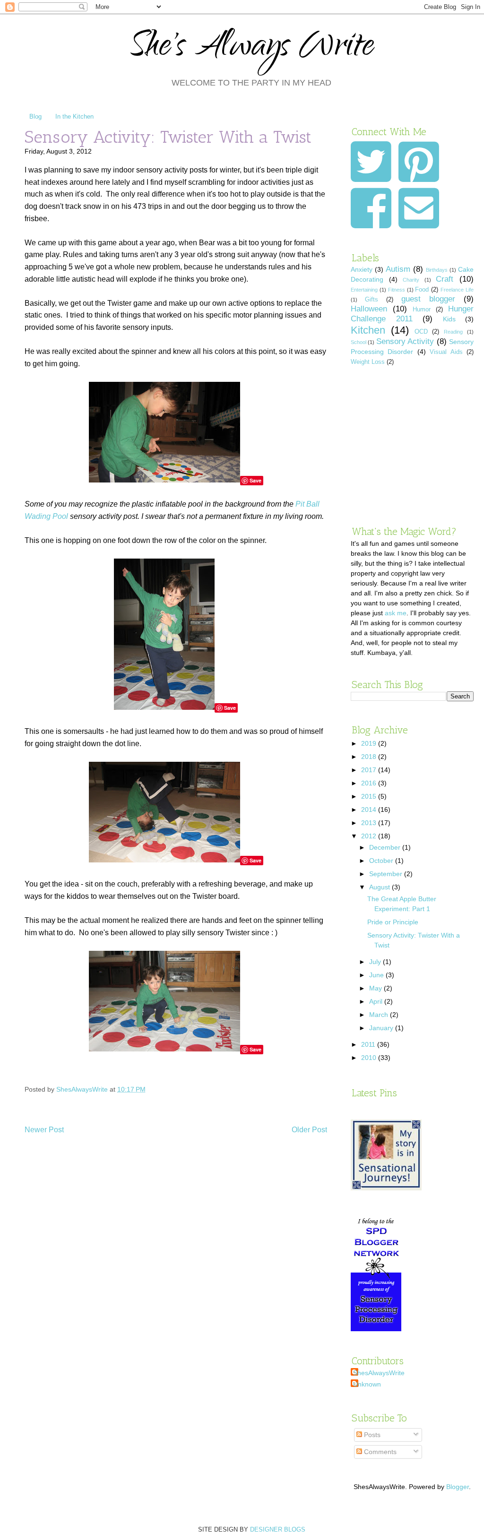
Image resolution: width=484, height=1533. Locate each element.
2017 (369, 770)
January (382, 1028)
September (386, 874)
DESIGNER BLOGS (277, 1529)
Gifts (371, 299)
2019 (369, 743)
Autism (398, 269)
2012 (369, 836)
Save (255, 480)
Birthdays (437, 270)
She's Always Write (252, 48)
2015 (369, 796)
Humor (422, 309)
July (376, 961)
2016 (369, 783)
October (382, 860)
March (379, 1014)
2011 (369, 1044)
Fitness (396, 290)
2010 (369, 1057)
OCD (421, 331)
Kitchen (368, 330)
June (377, 975)
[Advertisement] (412, 446)
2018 (369, 756)
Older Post (309, 1130)
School (358, 342)
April (376, 1001)
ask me (395, 613)
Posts (371, 1434)
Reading (453, 332)
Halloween (369, 308)
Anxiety (361, 269)
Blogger (457, 1486)
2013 (369, 823)
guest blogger (428, 298)
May (376, 988)
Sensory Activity (405, 341)
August (380, 887)
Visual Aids (446, 352)
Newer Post (44, 1130)
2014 (369, 809)
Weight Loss (368, 362)
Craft (444, 279)
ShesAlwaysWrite (379, 1373)
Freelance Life (457, 290)
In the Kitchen (74, 116)
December (385, 847)
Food (422, 289)
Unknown (367, 1384)
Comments (379, 1451)
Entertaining (364, 290)
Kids (449, 319)
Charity (411, 280)
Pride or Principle (392, 922)
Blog (35, 116)
